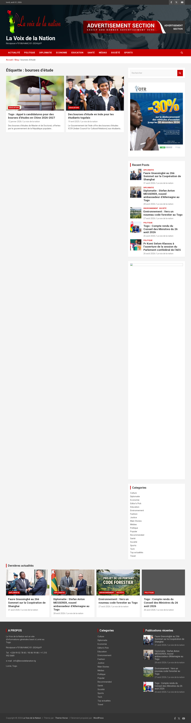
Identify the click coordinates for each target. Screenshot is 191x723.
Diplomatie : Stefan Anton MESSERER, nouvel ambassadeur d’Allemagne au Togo (161, 195)
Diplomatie (45, 52)
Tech (132, 549)
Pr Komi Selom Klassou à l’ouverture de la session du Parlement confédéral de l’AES (162, 247)
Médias (103, 52)
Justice (133, 517)
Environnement (150, 208)
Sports (128, 52)
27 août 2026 (149, 218)
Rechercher (180, 73)
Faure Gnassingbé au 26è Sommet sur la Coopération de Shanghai (162, 176)
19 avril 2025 (73, 121)
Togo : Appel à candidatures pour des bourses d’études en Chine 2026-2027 (31, 116)
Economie (61, 52)
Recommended (137, 535)
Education (77, 52)
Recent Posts (140, 165)
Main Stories (136, 521)
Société (115, 52)
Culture (133, 493)
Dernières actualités (21, 565)
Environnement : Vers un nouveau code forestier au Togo (162, 213)
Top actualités (136, 552)
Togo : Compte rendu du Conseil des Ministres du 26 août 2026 (160, 229)
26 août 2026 (149, 236)
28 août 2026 (149, 204)
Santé (91, 52)
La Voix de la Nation (30, 38)
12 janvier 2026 (15, 121)
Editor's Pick (135, 503)
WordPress (98, 718)
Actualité (14, 52)
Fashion (133, 514)
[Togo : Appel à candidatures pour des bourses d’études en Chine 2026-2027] (35, 93)
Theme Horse (61, 718)
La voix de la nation (31, 121)
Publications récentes (159, 630)
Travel (133, 556)
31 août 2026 (149, 183)
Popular (133, 531)
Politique (29, 52)
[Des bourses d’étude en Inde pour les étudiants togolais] (95, 93)
